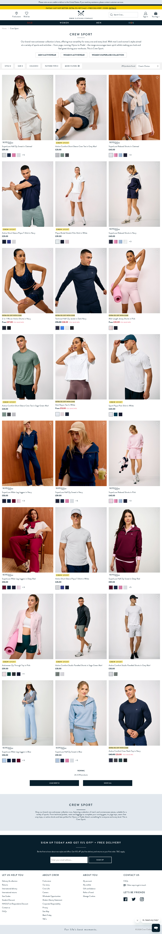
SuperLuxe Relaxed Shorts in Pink (122, 492)
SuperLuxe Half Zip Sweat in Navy (69, 492)
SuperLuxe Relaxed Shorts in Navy (122, 233)
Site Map (46, 911)
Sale (30, 22)
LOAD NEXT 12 (54, 783)
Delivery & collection (9, 881)
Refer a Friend (88, 892)
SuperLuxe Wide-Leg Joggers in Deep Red (19, 579)
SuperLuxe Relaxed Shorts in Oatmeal (124, 146)
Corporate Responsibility (51, 903)
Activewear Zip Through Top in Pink (16, 665)
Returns (5, 884)
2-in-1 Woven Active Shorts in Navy (16, 319)
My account (87, 881)
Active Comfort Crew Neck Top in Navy (124, 751)
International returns (9, 892)
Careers (45, 892)
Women (64, 22)
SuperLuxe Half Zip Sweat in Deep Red (124, 579)
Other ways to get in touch (136, 885)
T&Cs (45, 919)
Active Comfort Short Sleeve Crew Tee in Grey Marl (76, 146)
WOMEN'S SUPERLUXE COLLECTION (108, 55)
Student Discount (8, 900)
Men (99, 22)
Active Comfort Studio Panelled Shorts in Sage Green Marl (78, 665)
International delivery (9, 888)
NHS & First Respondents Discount (15, 903)
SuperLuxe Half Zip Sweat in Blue (68, 752)
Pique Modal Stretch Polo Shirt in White (71, 233)
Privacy (45, 907)
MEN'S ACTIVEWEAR (47, 55)
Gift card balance (89, 888)
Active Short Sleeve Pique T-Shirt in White (72, 579)
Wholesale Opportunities (51, 896)
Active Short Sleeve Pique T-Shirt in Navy (18, 233)
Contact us (6, 907)
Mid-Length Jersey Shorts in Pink (122, 319)
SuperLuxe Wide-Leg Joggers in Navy (17, 492)
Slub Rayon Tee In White (65, 405)
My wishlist (87, 884)
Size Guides (6, 896)
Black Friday (47, 915)
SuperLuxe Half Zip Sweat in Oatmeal (17, 146)
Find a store (47, 881)
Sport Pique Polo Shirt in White (121, 406)
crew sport (14, 28)
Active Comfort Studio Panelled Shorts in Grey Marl (129, 665)
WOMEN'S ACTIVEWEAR (74, 55)
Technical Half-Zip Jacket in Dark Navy (70, 319)
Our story (46, 884)
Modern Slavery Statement (52, 900)
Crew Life (46, 888)
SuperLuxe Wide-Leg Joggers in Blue (16, 752)
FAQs (4, 911)
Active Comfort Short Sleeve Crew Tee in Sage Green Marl (25, 406)
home (4, 28)
